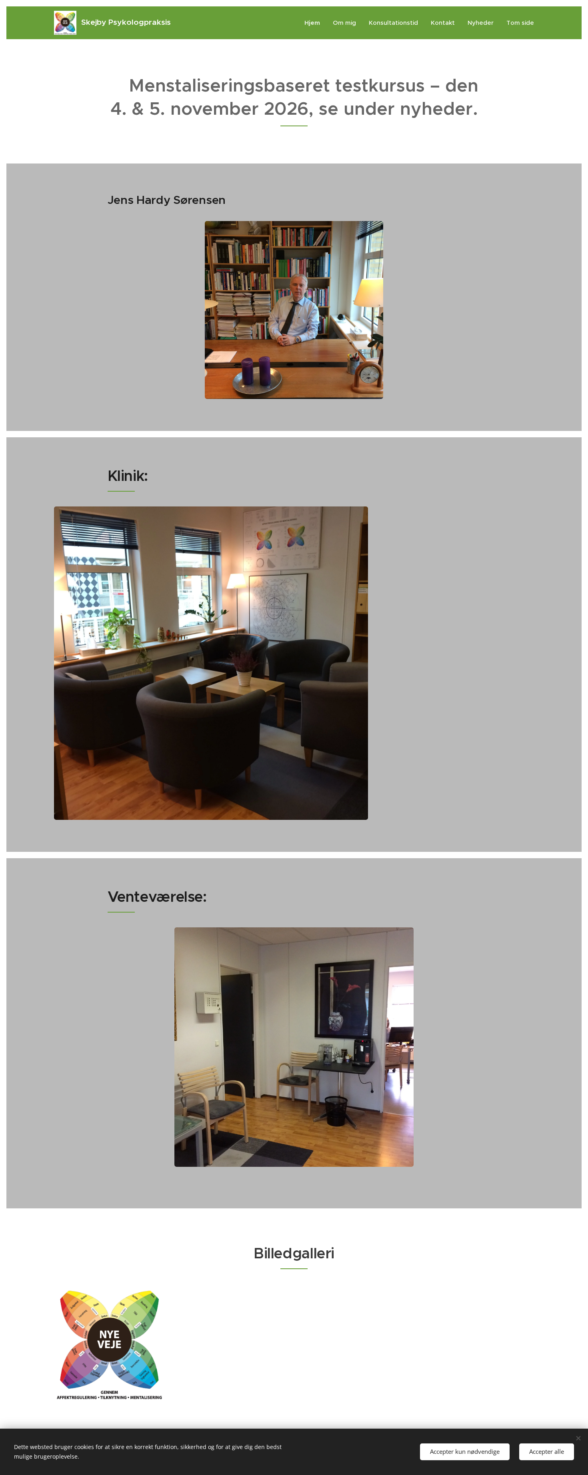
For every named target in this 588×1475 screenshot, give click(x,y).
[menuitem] (314, 23)
